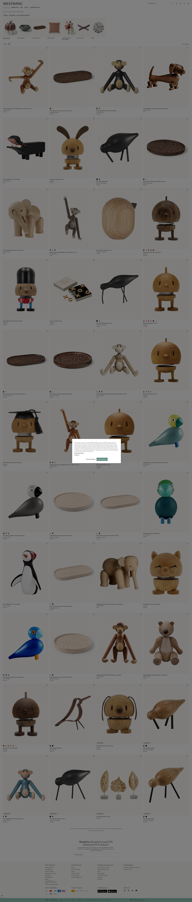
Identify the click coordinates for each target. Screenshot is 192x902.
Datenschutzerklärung (79, 453)
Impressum (76, 454)
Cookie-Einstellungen (90, 459)
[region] (96, 451)
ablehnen (100, 450)
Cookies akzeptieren (102, 459)
